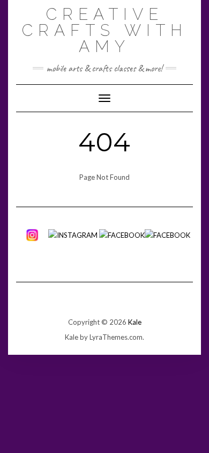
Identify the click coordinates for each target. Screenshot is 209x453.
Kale (134, 322)
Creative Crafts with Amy (105, 30)
